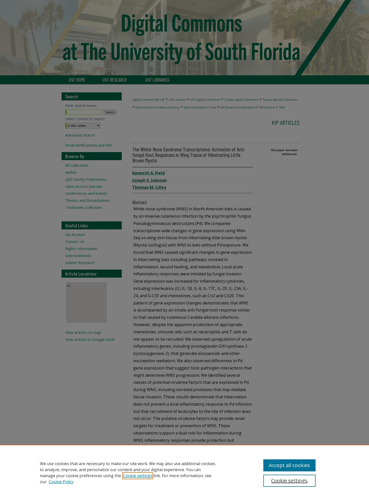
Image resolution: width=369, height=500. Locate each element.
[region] (184, 472)
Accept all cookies (289, 465)
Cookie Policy (61, 481)
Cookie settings (137, 475)
